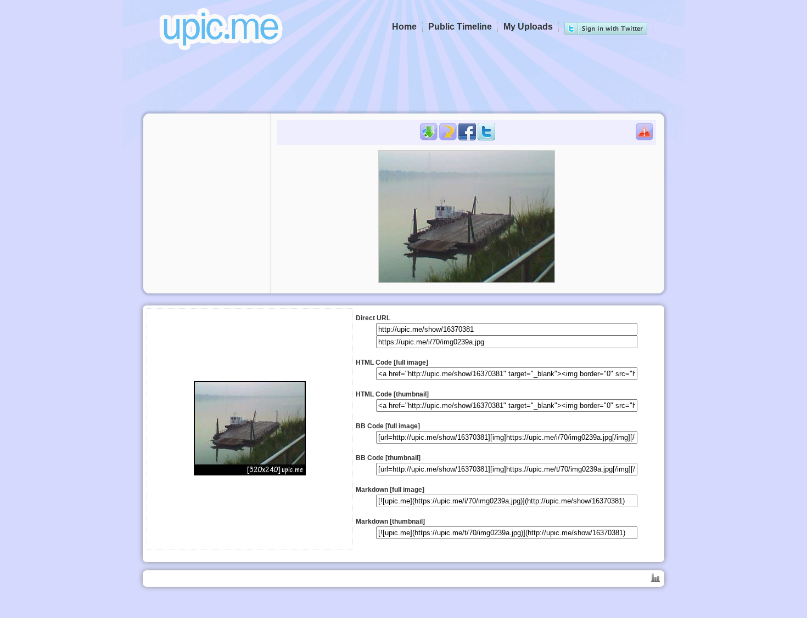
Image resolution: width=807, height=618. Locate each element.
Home (404, 26)
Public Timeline (460, 26)
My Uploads (528, 26)
